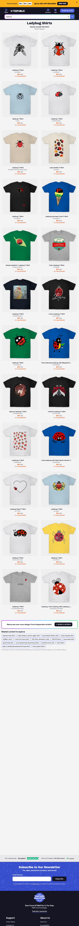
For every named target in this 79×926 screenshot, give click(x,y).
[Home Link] (17, 11)
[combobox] (37, 16)
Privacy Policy (35, 883)
